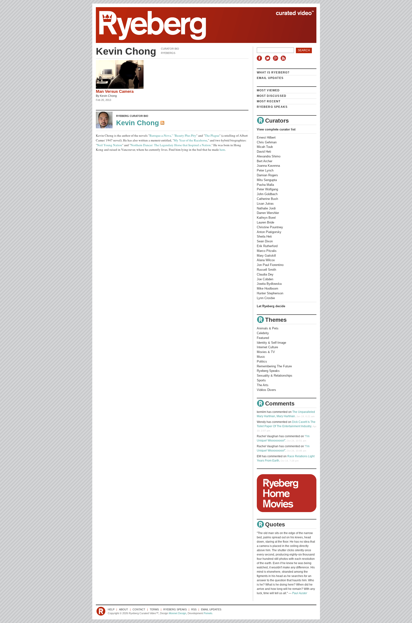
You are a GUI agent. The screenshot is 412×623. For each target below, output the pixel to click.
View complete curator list (276, 129)
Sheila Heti (264, 236)
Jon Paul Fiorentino (270, 265)
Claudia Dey (265, 274)
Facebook (260, 58)
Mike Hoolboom (267, 288)
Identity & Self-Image (271, 342)
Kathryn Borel (266, 217)
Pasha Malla (265, 185)
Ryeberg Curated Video (201, 25)
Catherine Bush (267, 199)
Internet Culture (267, 347)
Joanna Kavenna (268, 165)
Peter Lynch (265, 170)
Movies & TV (266, 352)
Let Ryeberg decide (271, 306)
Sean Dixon (265, 241)
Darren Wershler (268, 213)
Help (111, 609)
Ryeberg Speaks (272, 107)
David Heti (264, 151)
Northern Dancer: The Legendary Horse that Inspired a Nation (171, 145)
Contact (139, 609)
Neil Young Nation (109, 145)
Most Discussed (272, 96)
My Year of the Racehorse (190, 140)
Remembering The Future (274, 366)
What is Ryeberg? (273, 72)
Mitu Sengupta (267, 180)
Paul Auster (299, 593)
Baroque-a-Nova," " (162, 135)
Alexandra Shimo (268, 156)
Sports (261, 380)
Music (261, 356)
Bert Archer (264, 161)
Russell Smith (266, 269)
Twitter (268, 58)
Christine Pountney (270, 227)
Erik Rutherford (267, 246)
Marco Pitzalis (267, 251)
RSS (284, 58)
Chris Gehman (267, 142)
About (123, 609)
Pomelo (208, 613)
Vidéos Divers (266, 390)
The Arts (262, 385)
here (222, 149)
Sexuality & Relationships (274, 375)
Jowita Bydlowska (269, 284)
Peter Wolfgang (267, 189)
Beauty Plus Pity (185, 135)
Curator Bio (170, 48)
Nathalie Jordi (266, 208)
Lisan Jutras (265, 203)
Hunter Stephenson (270, 293)
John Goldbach (267, 194)
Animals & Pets (267, 328)
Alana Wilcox (266, 260)
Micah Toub (265, 147)
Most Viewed (268, 90)
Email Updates (270, 78)
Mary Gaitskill (266, 255)
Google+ (276, 58)
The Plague (212, 135)
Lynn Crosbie (266, 298)
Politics (262, 361)
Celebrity (263, 333)
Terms (154, 609)
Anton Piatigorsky (269, 232)
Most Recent (269, 101)
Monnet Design (177, 613)
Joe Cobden (265, 279)
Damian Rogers (267, 175)
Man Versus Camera (115, 91)
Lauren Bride (265, 222)
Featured (263, 338)
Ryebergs (168, 53)
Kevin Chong (108, 96)
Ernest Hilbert (266, 137)
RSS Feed (162, 123)
